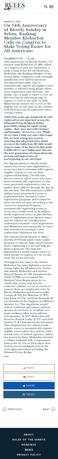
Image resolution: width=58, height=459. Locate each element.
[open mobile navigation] (51, 7)
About (29, 434)
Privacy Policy (29, 455)
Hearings (29, 444)
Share (30, 385)
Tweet (30, 394)
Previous (15, 409)
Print (30, 368)
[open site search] (46, 6)
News (29, 449)
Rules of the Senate (28, 439)
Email (30, 376)
